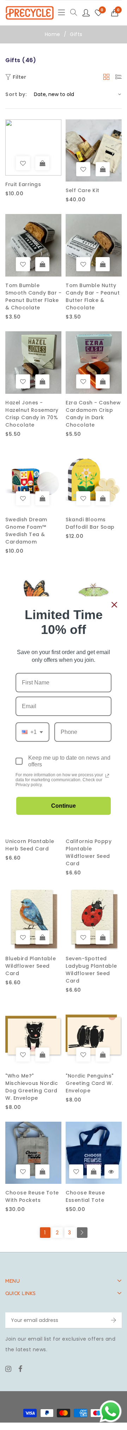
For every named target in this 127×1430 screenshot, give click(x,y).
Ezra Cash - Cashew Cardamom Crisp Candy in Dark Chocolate (93, 413)
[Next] (82, 1232)
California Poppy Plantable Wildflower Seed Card (88, 852)
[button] (116, 12)
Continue (63, 806)
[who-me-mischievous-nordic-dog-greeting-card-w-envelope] (23, 1055)
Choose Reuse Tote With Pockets (32, 1196)
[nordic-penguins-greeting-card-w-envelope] (83, 1055)
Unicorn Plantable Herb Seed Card (29, 845)
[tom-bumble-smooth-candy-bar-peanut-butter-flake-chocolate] (23, 264)
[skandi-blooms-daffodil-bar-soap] (83, 498)
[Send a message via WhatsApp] (110, 1411)
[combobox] (32, 732)
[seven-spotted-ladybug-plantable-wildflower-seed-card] (83, 937)
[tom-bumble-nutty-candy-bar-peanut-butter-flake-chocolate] (83, 264)
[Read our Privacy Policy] (107, 775)
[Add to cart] (42, 163)
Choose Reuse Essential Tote (85, 1196)
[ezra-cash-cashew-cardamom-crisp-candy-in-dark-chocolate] (83, 381)
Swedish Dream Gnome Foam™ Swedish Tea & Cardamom (26, 530)
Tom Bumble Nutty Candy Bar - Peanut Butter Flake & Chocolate (93, 296)
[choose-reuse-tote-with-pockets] (23, 1171)
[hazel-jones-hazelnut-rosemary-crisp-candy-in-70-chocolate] (23, 381)
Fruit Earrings (23, 184)
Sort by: (16, 94)
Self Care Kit (82, 190)
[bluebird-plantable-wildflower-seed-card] (23, 937)
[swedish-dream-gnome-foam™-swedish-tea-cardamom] (23, 498)
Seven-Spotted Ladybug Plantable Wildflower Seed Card (91, 969)
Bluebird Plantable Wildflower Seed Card (30, 966)
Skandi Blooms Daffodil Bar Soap (90, 523)
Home (52, 34)
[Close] (114, 604)
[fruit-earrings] (23, 163)
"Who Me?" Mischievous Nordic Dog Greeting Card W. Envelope (31, 1087)
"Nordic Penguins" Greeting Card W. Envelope (90, 1083)
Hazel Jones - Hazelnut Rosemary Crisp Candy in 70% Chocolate (32, 413)
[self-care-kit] (83, 169)
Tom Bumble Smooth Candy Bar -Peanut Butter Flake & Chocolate (33, 296)
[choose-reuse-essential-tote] (76, 1171)
